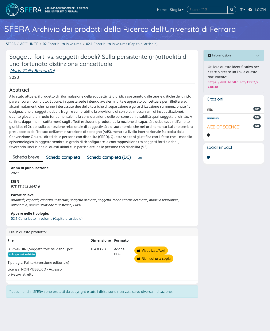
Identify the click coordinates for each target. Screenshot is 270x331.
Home (162, 9)
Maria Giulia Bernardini (32, 70)
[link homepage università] (47, 10)
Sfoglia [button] (175, 9)
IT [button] (241, 9)
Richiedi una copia (155, 258)
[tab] (140, 157)
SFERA (11, 44)
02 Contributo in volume (62, 44)
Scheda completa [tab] (63, 157)
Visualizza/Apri (152, 250)
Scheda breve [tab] (26, 156)
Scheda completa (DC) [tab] (109, 157)
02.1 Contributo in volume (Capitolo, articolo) (122, 44)
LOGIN (260, 9)
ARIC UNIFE (29, 44)
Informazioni (221, 55)
